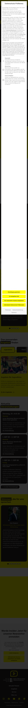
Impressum (14, 312)
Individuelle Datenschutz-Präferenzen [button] (14, 305)
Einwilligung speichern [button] (14, 292)
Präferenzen (8, 309)
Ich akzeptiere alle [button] (14, 296)
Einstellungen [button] (22, 34)
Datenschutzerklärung (11, 30)
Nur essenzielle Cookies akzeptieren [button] (14, 300)
